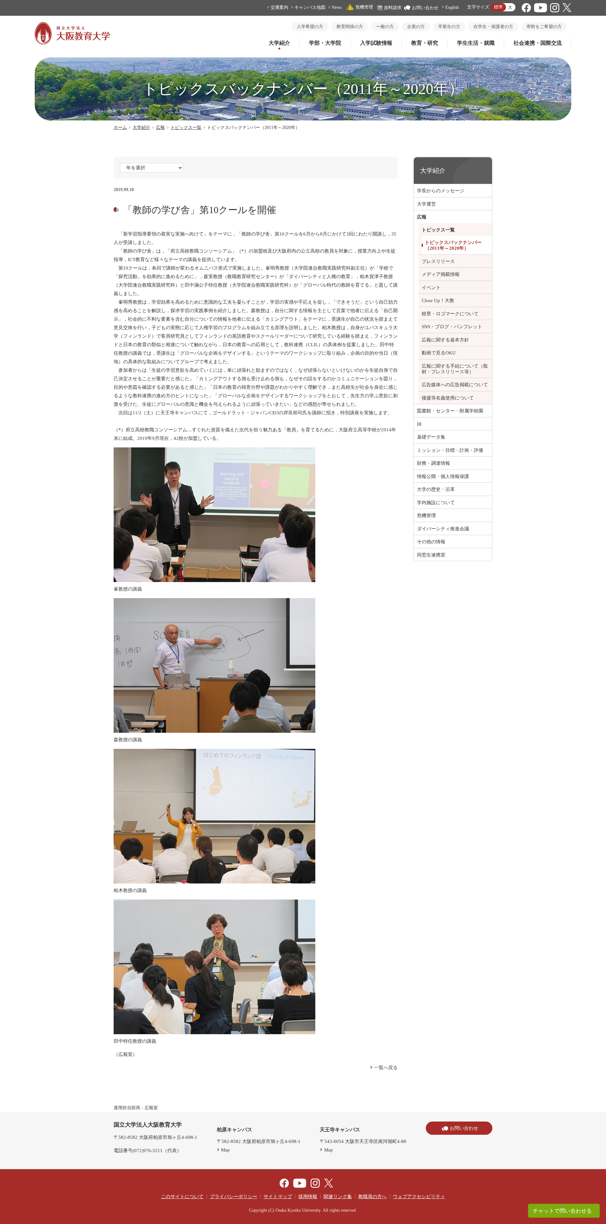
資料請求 (392, 7)
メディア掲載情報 (441, 274)
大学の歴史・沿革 (436, 489)
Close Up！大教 (438, 300)
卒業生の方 (449, 26)
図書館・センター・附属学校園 (450, 410)
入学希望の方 (310, 26)
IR (419, 424)
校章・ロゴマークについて (450, 313)
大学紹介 (279, 43)
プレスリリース (438, 261)
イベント (431, 287)
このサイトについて (182, 1196)
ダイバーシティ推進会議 (443, 528)
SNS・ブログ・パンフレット (452, 326)
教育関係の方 (349, 26)
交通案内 (279, 7)
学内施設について (436, 502)
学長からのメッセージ (440, 190)
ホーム (120, 127)
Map (225, 1149)
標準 (498, 7)
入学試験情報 (376, 43)
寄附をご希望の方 (544, 26)
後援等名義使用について (448, 397)
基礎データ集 (431, 437)
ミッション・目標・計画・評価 (450, 450)
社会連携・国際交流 (538, 43)
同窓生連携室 (431, 554)
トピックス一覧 (185, 127)
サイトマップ (278, 1196)
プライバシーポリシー (233, 1196)
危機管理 (364, 7)
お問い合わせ (425, 7)
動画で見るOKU (439, 352)
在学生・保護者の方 (493, 26)
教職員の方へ (372, 1196)
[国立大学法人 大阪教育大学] (72, 42)
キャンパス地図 (309, 7)
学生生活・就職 (476, 43)
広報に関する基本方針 (445, 339)
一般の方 (385, 26)
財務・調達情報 (433, 463)
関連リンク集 (338, 1196)
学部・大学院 (325, 43)
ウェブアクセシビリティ (419, 1196)
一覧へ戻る (386, 1067)
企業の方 (416, 26)
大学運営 (426, 204)
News (337, 7)
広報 (160, 127)
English (452, 7)
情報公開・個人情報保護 (443, 476)
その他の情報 (431, 541)
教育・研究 (424, 43)
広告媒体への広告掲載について (455, 384)
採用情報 (307, 1196)
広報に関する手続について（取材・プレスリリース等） (455, 369)
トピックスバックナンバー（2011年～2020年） (453, 245)
